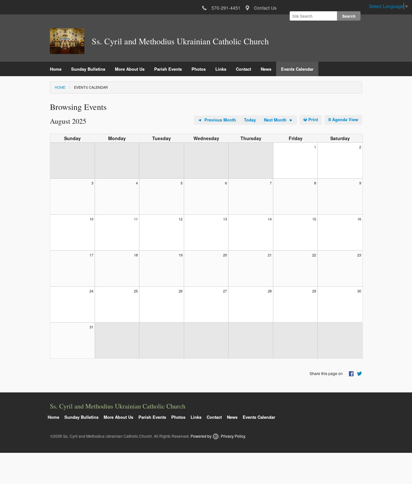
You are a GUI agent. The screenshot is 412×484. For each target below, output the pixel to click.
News (266, 69)
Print (312, 119)
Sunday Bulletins (88, 69)
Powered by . (205, 436)
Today (250, 120)
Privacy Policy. (233, 436)
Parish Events (168, 69)
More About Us (130, 69)
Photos (199, 69)
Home (55, 69)
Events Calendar (297, 69)
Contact (243, 69)
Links (220, 69)
